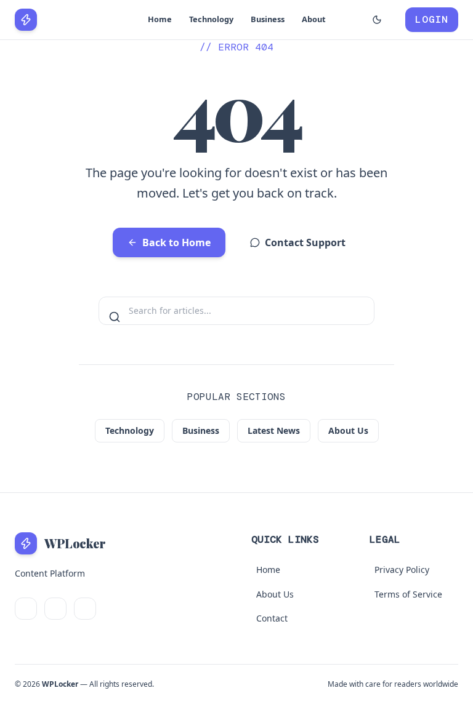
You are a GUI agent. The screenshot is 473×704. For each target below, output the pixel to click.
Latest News (274, 430)
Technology (211, 19)
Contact (272, 618)
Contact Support (305, 242)
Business (268, 19)
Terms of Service (408, 594)
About (314, 19)
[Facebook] (55, 609)
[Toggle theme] (377, 20)
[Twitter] (26, 609)
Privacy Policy (401, 569)
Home (160, 19)
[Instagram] (85, 609)
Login (431, 19)
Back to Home (176, 242)
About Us (348, 430)
